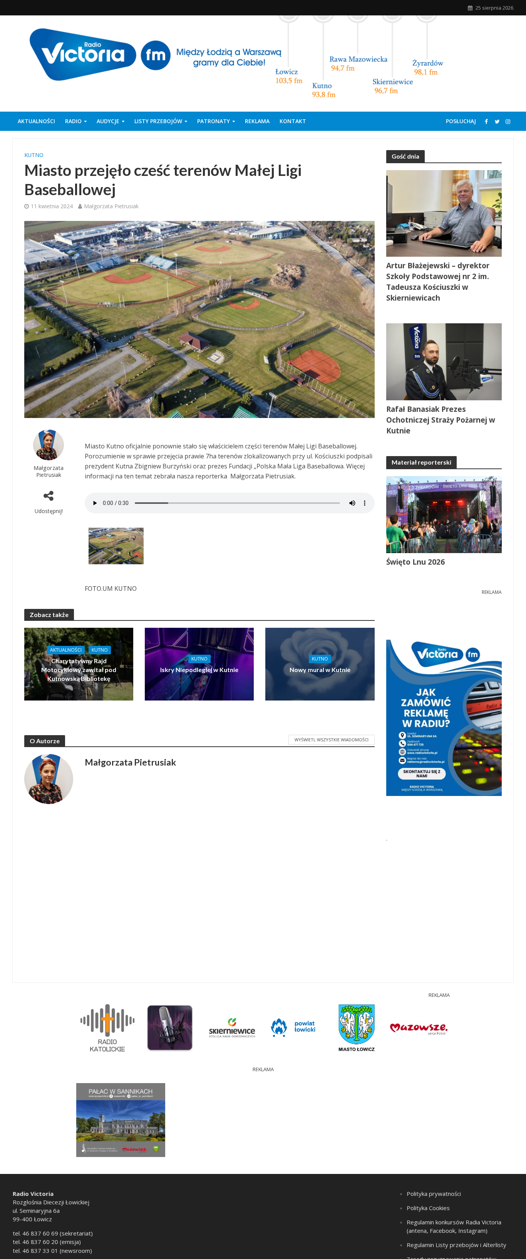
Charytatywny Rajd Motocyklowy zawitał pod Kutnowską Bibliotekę (78, 669)
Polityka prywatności (434, 1193)
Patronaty (213, 121)
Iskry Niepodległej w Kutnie (199, 669)
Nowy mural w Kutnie (320, 669)
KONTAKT (293, 121)
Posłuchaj (461, 121)
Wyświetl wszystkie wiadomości (332, 739)
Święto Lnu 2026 (415, 562)
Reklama (257, 121)
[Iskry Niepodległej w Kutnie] (199, 663)
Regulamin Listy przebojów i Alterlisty (456, 1245)
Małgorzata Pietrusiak (111, 206)
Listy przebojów (158, 121)
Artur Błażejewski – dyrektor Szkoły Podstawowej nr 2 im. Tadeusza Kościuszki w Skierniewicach (437, 282)
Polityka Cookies (428, 1208)
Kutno (34, 155)
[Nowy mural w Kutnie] (319, 663)
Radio (73, 121)
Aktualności (36, 121)
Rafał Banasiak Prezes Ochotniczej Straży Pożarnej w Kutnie (440, 420)
